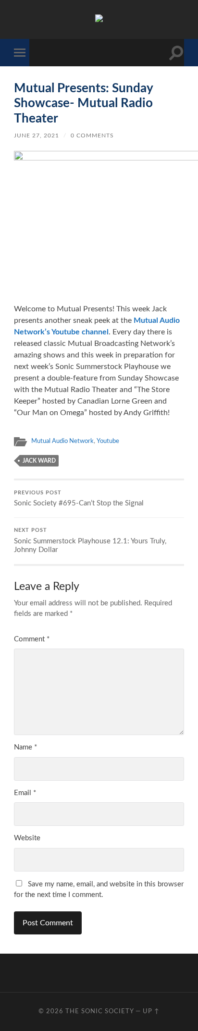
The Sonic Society (100, 1011)
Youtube (108, 441)
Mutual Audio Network (62, 441)
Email (25, 793)
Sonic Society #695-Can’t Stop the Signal (79, 499)
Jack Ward (39, 461)
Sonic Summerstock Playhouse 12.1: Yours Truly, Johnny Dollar (90, 540)
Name (25, 747)
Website (27, 838)
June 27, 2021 (36, 135)
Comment (32, 639)
